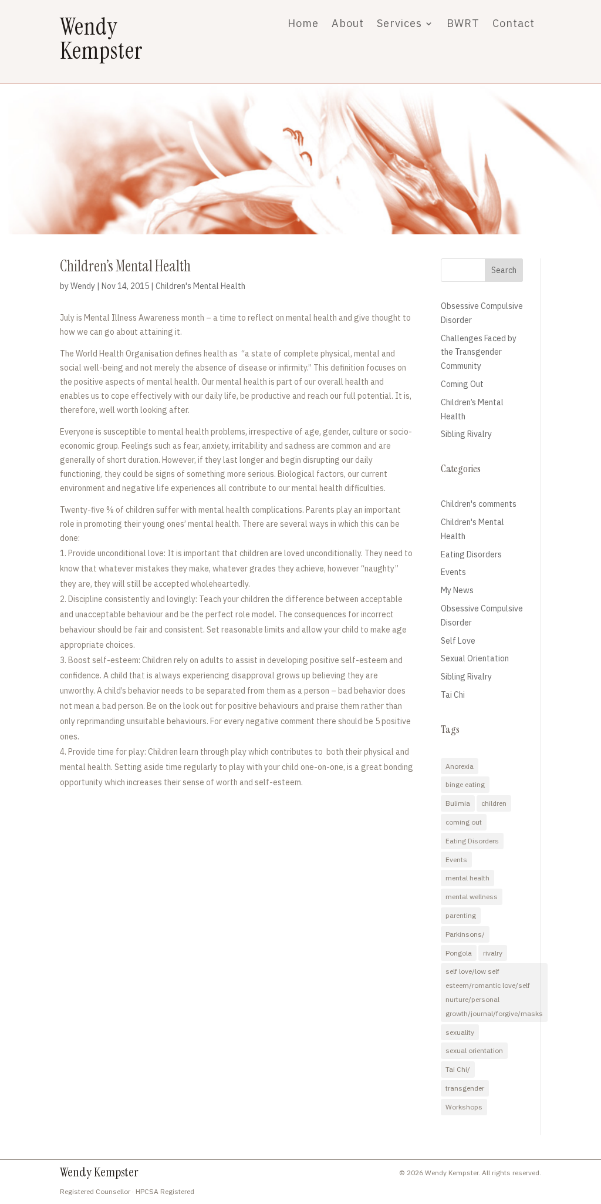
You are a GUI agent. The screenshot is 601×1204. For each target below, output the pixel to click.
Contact (513, 24)
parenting (460, 915)
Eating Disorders (471, 554)
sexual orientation (474, 1050)
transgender (464, 1088)
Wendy (82, 286)
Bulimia (457, 803)
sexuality (459, 1032)
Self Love (458, 640)
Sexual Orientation (475, 658)
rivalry (492, 953)
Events (453, 572)
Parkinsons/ (465, 934)
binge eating (465, 784)
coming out (463, 822)
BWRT (463, 24)
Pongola (458, 953)
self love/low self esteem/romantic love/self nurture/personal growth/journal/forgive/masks (494, 992)
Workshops (463, 1106)
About (348, 24)
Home (303, 24)
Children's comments (478, 504)
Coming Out (462, 384)
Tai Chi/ (457, 1069)
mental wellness (471, 896)
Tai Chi (453, 695)
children (494, 803)
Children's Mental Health (200, 286)
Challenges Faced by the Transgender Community (478, 352)
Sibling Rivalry (466, 434)
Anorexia (459, 766)
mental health (467, 877)
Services (399, 24)
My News (457, 590)
